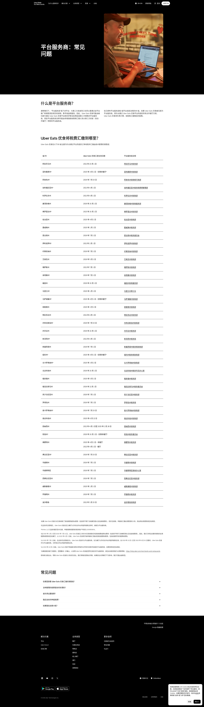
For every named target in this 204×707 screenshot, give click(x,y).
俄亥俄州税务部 (130, 379)
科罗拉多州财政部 (131, 196)
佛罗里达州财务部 (131, 212)
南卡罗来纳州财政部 (131, 411)
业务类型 (76, 3)
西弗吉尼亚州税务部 (131, 478)
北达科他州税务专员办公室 (134, 371)
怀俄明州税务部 (130, 494)
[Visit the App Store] (62, 688)
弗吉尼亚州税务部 (131, 455)
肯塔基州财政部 (130, 275)
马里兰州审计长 (130, 291)
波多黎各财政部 (130, 502)
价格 (95, 3)
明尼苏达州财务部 (131, 315)
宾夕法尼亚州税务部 (131, 395)
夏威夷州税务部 (130, 228)
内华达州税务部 (130, 331)
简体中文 (145, 678)
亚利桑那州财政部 (131, 172)
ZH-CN (140, 3)
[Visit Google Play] (48, 689)
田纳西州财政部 (130, 426)
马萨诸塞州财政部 (131, 299)
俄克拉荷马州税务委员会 (133, 387)
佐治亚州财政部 (130, 220)
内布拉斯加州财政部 (131, 323)
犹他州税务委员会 (131, 434)
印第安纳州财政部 (131, 251)
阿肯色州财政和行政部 (132, 180)
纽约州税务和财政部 (131, 355)
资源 (86, 3)
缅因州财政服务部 (131, 283)
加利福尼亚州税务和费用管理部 (136, 188)
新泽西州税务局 (130, 339)
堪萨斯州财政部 (130, 267)
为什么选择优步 (53, 3)
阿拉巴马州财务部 (131, 164)
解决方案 (65, 3)
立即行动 (166, 3)
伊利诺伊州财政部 (131, 243)
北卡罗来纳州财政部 (131, 363)
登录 (158, 3)
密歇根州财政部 (130, 307)
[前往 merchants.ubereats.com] (39, 3)
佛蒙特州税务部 (130, 442)
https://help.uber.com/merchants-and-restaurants (143, 551)
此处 (197, 693)
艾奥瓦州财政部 (130, 259)
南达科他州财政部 (131, 418)
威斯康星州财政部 (131, 486)
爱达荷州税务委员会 (131, 235)
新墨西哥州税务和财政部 (133, 347)
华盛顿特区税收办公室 (132, 471)
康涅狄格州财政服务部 (132, 204)
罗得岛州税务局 (130, 403)
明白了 (197, 702)
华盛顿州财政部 (130, 463)
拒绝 (189, 702)
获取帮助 (148, 3)
